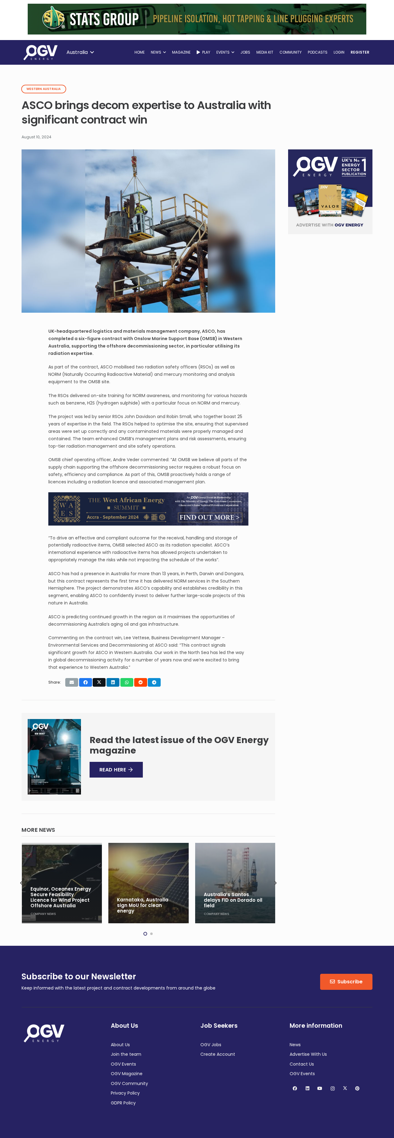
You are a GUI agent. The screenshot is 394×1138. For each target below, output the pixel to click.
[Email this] (71, 682)
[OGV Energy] (41, 52)
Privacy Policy (125, 1093)
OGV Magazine (127, 1074)
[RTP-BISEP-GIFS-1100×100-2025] (197, 33)
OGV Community (129, 1083)
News (295, 1045)
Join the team (126, 1054)
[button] (80, 52)
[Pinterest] (357, 1088)
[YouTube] (320, 1088)
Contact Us (302, 1064)
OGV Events (123, 1064)
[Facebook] (295, 1088)
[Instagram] (332, 1088)
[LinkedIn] (307, 1088)
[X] (345, 1088)
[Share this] (85, 682)
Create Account (217, 1054)
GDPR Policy (123, 1103)
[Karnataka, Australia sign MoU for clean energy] (62, 883)
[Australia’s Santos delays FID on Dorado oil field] (149, 883)
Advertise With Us (308, 1054)
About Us (120, 1045)
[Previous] (21, 883)
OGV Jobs (210, 1045)
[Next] (275, 883)
